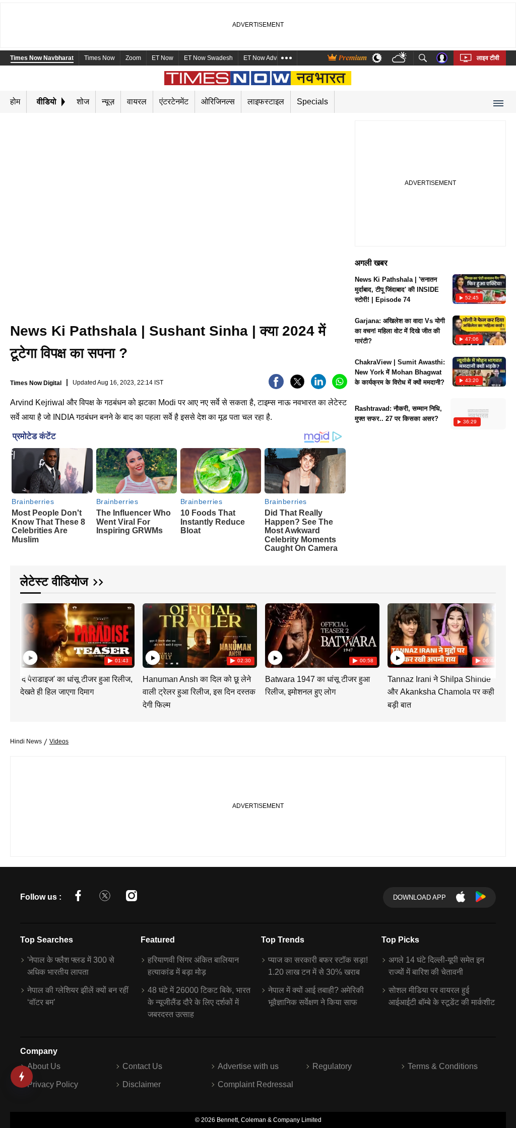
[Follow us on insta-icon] (131, 897)
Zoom (133, 57)
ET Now (162, 57)
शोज (83, 101)
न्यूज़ (108, 101)
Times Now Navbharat (42, 57)
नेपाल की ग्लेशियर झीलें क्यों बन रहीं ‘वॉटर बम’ (77, 996)
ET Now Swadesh (208, 57)
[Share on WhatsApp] (339, 386)
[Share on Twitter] (297, 386)
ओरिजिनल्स (218, 101)
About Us (43, 1066)
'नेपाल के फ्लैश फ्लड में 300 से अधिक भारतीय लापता (70, 966)
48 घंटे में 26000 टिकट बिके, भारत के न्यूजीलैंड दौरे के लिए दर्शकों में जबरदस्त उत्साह (199, 1002)
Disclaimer (141, 1084)
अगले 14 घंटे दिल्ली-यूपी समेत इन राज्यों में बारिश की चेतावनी (436, 966)
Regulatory (332, 1066)
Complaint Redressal (255, 1084)
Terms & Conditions (443, 1066)
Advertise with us (248, 1066)
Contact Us (142, 1066)
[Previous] (29, 634)
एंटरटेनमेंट (173, 101)
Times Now (99, 57)
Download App (419, 897)
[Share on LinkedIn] (318, 386)
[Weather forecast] (400, 58)
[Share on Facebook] (276, 386)
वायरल (137, 101)
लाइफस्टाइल (265, 101)
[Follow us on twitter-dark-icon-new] (105, 897)
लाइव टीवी (488, 57)
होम (15, 101)
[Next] (486, 634)
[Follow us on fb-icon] (78, 897)
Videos (59, 741)
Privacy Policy (52, 1084)
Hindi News (26, 741)
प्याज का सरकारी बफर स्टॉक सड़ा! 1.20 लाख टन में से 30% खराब (318, 966)
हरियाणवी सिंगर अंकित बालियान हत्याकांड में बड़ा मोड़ (193, 966)
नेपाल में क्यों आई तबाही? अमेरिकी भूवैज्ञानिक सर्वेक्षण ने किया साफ (316, 996)
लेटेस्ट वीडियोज (54, 581)
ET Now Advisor (265, 57)
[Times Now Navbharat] (258, 78)
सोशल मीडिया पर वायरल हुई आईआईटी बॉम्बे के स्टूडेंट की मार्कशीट (442, 996)
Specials (312, 101)
